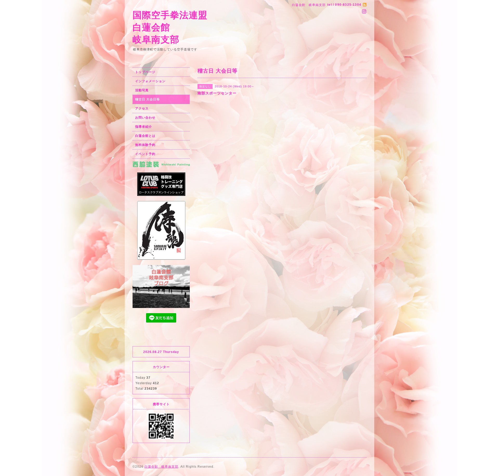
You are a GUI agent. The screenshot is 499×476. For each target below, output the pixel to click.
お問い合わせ (145, 117)
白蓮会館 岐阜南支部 (161, 466)
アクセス (142, 108)
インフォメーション (150, 81)
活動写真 (142, 90)
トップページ (145, 72)
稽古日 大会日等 (147, 99)
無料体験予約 (145, 145)
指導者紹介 (143, 126)
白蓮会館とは (145, 136)
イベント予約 (145, 154)
